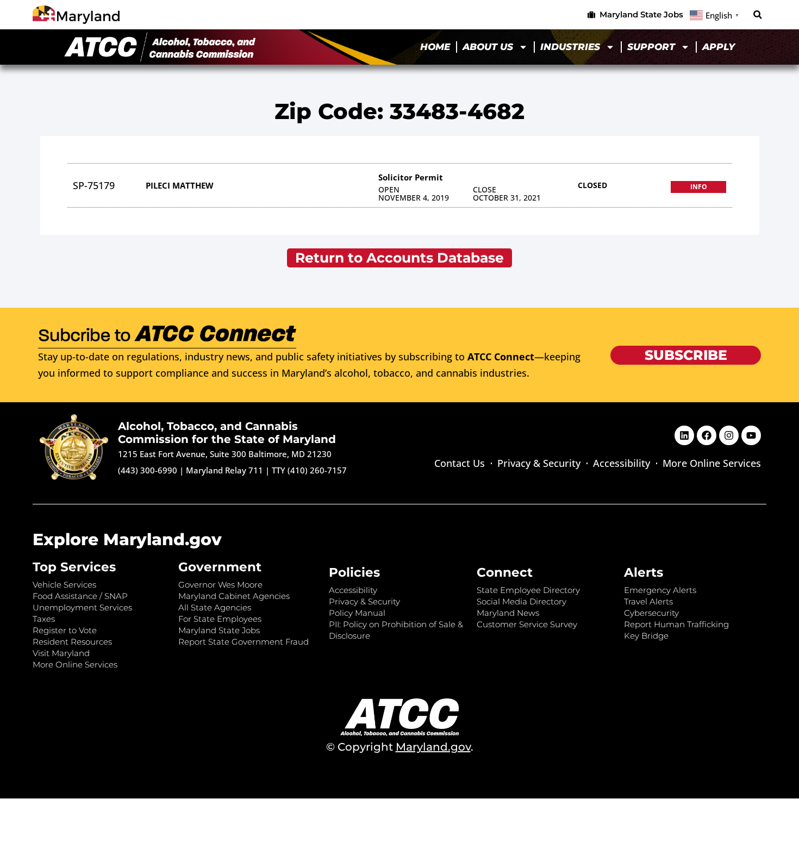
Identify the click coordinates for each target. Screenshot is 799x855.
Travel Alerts (648, 601)
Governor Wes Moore (220, 584)
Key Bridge (646, 636)
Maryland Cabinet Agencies (234, 596)
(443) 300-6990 (147, 470)
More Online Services (712, 463)
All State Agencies (214, 607)
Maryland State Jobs (219, 630)
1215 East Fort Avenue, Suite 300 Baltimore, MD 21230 (225, 453)
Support (651, 46)
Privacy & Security (538, 463)
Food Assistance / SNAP (80, 596)
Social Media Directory (521, 601)
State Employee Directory (528, 590)
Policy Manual (357, 613)
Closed (592, 185)
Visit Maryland (61, 653)
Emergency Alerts (660, 590)
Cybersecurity (651, 613)
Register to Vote (65, 630)
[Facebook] (706, 435)
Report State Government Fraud (243, 641)
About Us (488, 46)
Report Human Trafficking (676, 624)
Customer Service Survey (527, 624)
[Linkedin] (684, 435)
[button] (757, 15)
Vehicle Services (64, 584)
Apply (718, 46)
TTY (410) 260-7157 (309, 470)
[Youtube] (751, 435)
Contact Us (459, 463)
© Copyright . (399, 746)
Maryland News (508, 613)
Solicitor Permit (410, 177)
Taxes (44, 619)
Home (435, 46)
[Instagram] (729, 435)
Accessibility (621, 463)
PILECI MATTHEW (180, 185)
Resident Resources (72, 641)
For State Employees (219, 619)
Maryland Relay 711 (225, 470)
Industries (570, 46)
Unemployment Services (82, 607)
